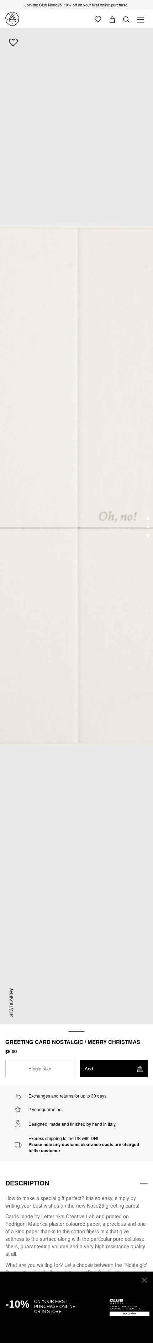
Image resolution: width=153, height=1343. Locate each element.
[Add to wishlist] (13, 42)
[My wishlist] (98, 19)
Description (27, 1183)
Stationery (11, 1002)
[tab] (76, 1183)
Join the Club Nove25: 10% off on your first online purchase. (76, 5)
